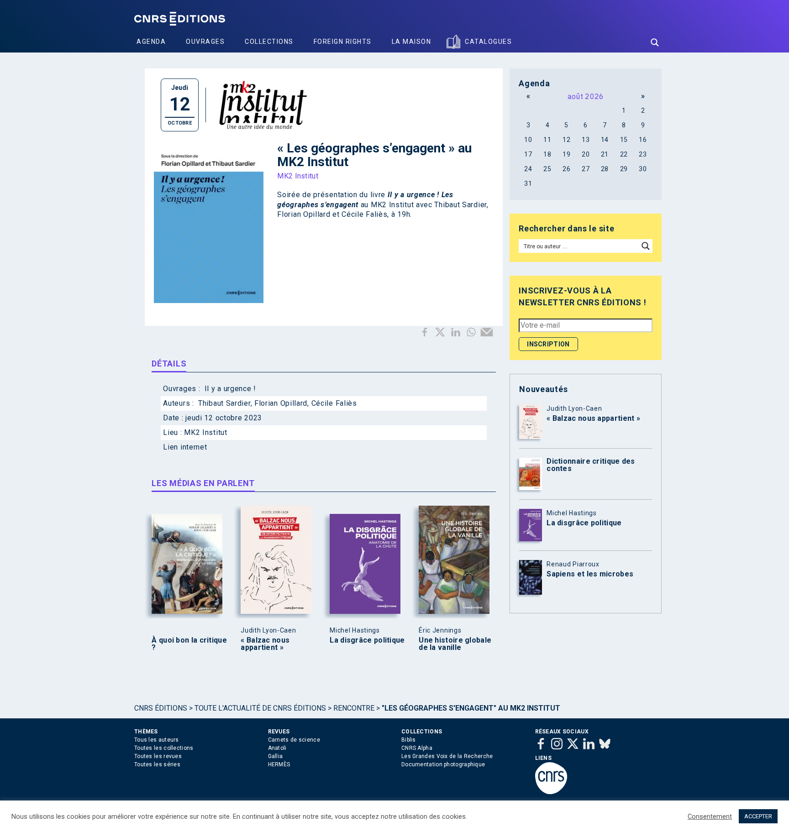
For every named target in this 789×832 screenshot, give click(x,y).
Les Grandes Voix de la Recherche (447, 756)
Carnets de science (294, 740)
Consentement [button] (710, 816)
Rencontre (353, 708)
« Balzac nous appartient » (265, 644)
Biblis (408, 740)
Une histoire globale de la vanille (455, 644)
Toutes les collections (164, 748)
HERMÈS (279, 764)
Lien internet (185, 447)
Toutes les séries (157, 764)
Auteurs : (179, 403)
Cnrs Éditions (160, 708)
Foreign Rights (343, 41)
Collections (269, 41)
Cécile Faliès (334, 403)
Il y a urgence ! (230, 388)
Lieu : (173, 432)
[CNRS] (551, 792)
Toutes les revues (158, 756)
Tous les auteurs (156, 740)
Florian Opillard (280, 403)
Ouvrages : (182, 388)
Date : (174, 417)
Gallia (275, 756)
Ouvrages (205, 41)
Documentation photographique (443, 764)
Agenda (151, 41)
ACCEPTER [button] (758, 816)
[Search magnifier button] (655, 42)
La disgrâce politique (367, 640)
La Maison (411, 41)
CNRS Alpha (416, 748)
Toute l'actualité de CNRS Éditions (260, 708)
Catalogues (488, 41)
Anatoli (277, 748)
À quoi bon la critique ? (189, 644)
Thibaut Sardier (224, 403)
